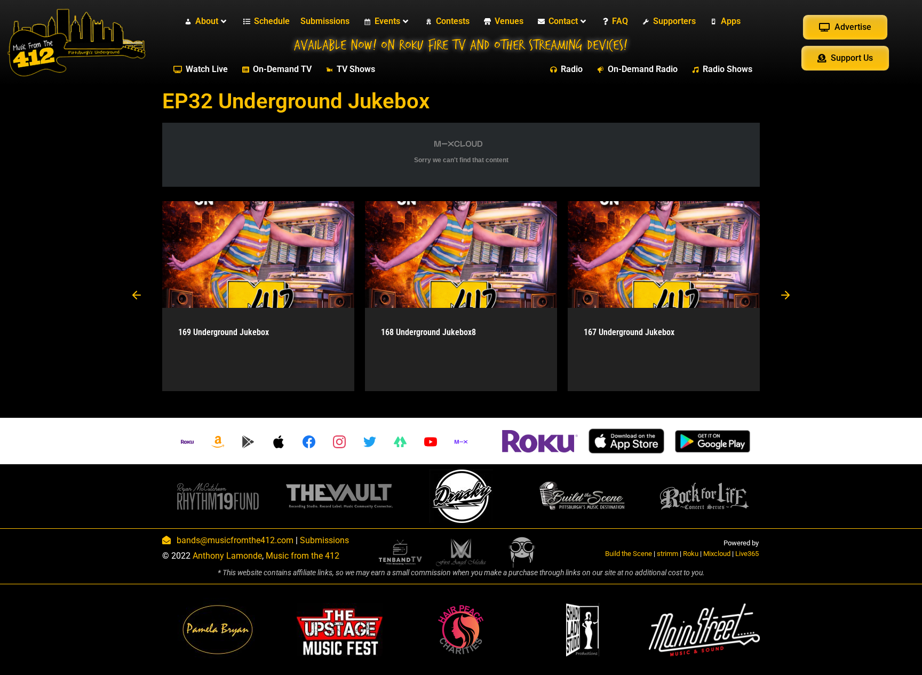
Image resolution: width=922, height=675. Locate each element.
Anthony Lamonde (227, 556)
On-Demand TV (282, 69)
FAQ (620, 21)
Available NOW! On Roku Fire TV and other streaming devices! (460, 45)
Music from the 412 (302, 556)
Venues (509, 21)
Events (387, 21)
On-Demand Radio (643, 69)
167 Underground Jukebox (629, 332)
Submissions (324, 21)
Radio (572, 69)
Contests (453, 21)
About (206, 21)
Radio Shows (727, 69)
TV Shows (356, 69)
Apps (731, 21)
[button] (136, 296)
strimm (667, 554)
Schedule (272, 21)
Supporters (674, 21)
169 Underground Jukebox (223, 332)
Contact (563, 21)
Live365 (747, 554)
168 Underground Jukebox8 (428, 332)
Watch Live (207, 69)
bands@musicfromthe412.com (235, 540)
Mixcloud (716, 554)
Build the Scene (628, 554)
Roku (690, 554)
